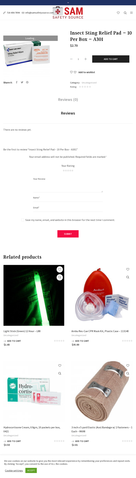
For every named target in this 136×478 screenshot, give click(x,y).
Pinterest (27, 82)
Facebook (17, 82)
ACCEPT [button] (31, 470)
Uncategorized (89, 82)
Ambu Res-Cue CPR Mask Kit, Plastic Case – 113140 (100, 331)
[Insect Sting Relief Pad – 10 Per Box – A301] (30, 53)
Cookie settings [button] (14, 470)
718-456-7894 (13, 12)
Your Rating (68, 165)
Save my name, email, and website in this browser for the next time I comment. (70, 220)
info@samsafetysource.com (39, 12)
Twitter (22, 82)
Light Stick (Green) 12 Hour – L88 (21, 331)
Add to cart (111, 59)
